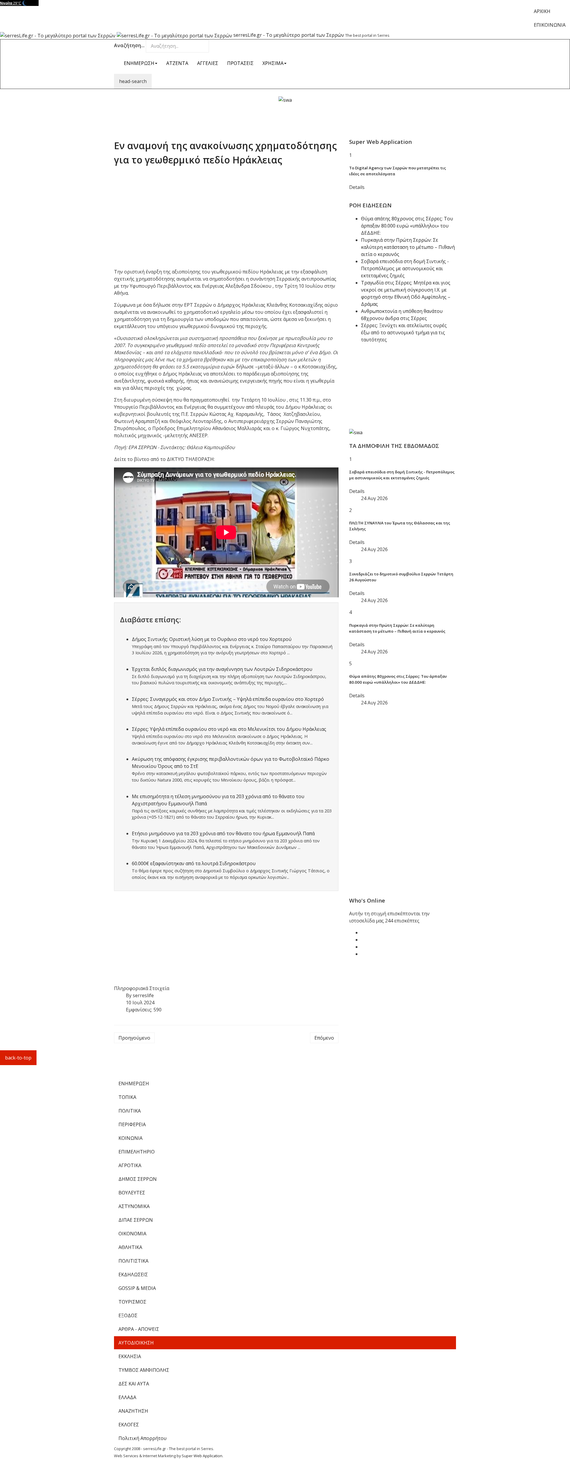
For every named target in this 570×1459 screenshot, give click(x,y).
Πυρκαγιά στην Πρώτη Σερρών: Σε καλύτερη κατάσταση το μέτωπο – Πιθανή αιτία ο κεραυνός (408, 247)
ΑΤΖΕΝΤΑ (177, 63)
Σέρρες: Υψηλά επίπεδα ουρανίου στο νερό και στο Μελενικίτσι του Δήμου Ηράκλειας (229, 729)
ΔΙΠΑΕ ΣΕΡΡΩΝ (135, 1220)
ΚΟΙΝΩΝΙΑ (130, 1138)
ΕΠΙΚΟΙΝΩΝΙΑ (550, 25)
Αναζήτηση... (129, 45)
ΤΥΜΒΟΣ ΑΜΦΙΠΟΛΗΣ (143, 1370)
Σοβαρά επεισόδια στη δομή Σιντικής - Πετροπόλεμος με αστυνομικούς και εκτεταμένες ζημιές (405, 268)
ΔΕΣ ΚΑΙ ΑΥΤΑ (133, 1383)
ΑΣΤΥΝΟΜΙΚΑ (134, 1206)
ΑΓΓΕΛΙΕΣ (207, 63)
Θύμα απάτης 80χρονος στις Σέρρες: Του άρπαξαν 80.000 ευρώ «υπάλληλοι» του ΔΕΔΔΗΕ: (407, 225)
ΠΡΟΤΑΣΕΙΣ (240, 63)
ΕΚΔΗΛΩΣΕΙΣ (133, 1274)
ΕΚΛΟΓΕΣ (128, 1424)
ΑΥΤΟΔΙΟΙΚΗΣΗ (136, 1342)
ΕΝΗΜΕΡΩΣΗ (139, 63)
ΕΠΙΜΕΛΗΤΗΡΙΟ (136, 1151)
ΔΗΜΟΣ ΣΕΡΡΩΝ (137, 1179)
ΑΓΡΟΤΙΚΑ (129, 1165)
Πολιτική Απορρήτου (142, 1438)
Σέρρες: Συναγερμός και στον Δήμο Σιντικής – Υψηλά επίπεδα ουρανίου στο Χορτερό (228, 699)
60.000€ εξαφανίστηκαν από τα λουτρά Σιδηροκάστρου (194, 863)
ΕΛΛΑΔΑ (127, 1397)
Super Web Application (202, 1455)
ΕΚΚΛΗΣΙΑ (129, 1356)
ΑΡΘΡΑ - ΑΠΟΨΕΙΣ (138, 1329)
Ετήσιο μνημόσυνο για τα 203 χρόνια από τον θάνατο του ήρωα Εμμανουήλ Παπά (223, 833)
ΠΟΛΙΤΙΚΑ (129, 1111)
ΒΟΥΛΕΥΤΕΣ (131, 1192)
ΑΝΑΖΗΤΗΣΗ (133, 1411)
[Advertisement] (285, 117)
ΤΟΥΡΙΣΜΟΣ (132, 1302)
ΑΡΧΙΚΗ (542, 11)
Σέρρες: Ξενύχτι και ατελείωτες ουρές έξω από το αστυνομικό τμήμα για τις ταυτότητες (404, 332)
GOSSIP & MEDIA (137, 1288)
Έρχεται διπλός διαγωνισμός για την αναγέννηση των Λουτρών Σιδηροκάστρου (222, 669)
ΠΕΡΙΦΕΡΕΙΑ (132, 1124)
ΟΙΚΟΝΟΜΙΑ (132, 1233)
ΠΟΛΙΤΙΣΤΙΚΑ (133, 1261)
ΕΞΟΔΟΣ (127, 1315)
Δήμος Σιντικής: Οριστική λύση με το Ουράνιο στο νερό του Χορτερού (212, 639)
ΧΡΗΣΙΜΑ (273, 63)
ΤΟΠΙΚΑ (127, 1097)
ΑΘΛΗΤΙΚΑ (130, 1247)
